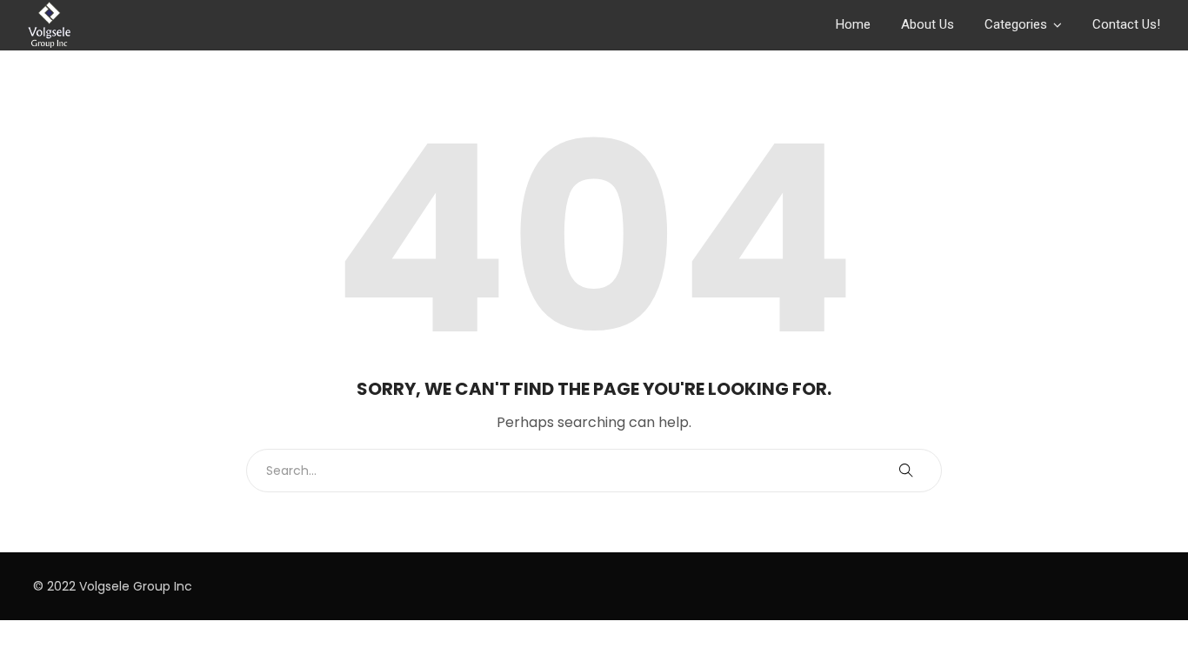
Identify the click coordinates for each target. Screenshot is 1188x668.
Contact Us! (1126, 24)
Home (853, 24)
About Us (927, 24)
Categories (1015, 24)
